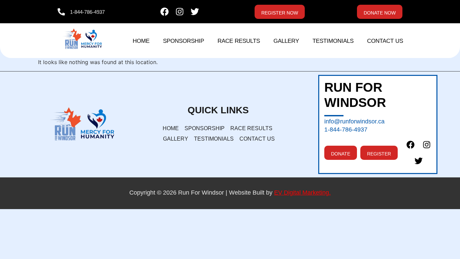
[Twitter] (194, 11)
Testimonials (333, 41)
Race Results (239, 41)
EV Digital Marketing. (302, 192)
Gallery (286, 41)
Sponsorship (183, 41)
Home (141, 41)
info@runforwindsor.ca (354, 121)
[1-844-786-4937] (61, 12)
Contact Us (385, 41)
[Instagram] (179, 11)
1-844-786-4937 (87, 12)
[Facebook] (164, 11)
